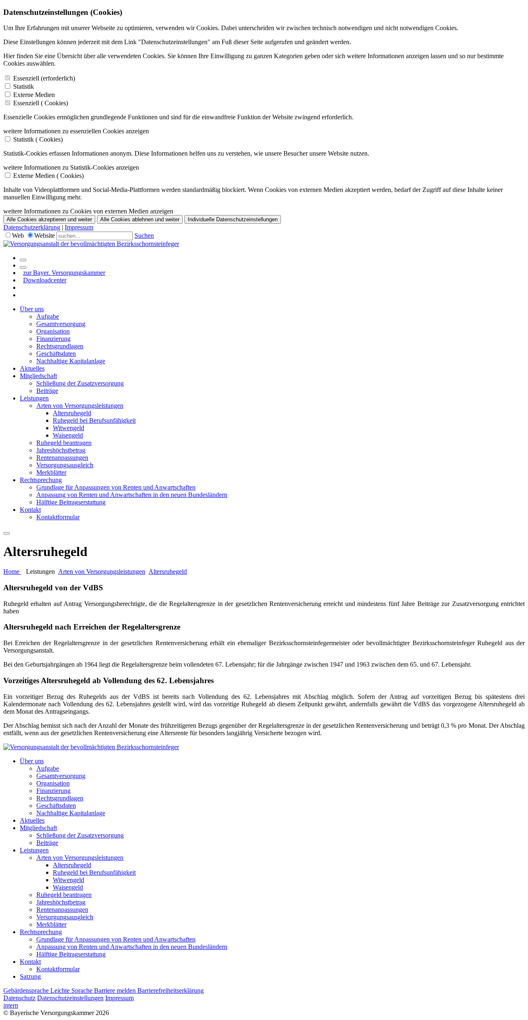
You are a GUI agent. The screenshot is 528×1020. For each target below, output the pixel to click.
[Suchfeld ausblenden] (23, 267)
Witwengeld (68, 427)
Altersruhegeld (72, 413)
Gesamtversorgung (60, 323)
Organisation (53, 331)
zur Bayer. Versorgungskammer (64, 272)
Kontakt (30, 509)
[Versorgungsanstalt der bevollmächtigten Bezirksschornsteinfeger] (91, 243)
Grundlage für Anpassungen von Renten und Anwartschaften (116, 487)
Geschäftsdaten (56, 353)
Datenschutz (19, 997)
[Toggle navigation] (6, 533)
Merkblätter (51, 472)
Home (12, 571)
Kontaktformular (58, 517)
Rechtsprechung (41, 479)
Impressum (79, 227)
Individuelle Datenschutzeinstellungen (233, 219)
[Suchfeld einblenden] (23, 260)
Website (44, 235)
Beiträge (47, 390)
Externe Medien (34, 94)
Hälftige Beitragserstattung (71, 502)
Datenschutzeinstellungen (70, 997)
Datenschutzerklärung (31, 227)
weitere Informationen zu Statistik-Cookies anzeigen (71, 167)
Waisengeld (68, 435)
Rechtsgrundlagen (59, 346)
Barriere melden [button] (115, 990)
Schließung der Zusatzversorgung (80, 383)
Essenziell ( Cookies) (40, 102)
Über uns (32, 308)
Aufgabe (47, 316)
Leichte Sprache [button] (72, 990)
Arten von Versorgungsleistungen (79, 405)
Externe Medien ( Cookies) (48, 175)
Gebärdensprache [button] (26, 990)
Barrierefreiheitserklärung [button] (170, 990)
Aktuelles (32, 368)
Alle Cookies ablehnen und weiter (139, 219)
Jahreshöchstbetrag (60, 450)
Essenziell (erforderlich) (44, 78)
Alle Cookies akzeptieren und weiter (49, 219)
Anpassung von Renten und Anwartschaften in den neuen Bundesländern (131, 494)
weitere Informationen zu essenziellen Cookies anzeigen (76, 131)
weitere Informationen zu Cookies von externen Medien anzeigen (88, 211)
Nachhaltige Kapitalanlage (70, 360)
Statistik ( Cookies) (38, 139)
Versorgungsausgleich (64, 465)
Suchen (144, 235)
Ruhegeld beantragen (64, 442)
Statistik (23, 86)
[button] (264, 627)
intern (10, 1005)
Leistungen (34, 398)
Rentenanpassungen (62, 457)
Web (18, 235)
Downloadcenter (44, 280)
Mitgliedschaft (38, 375)
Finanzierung (53, 338)
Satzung (30, 976)
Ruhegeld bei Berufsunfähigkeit (94, 420)
